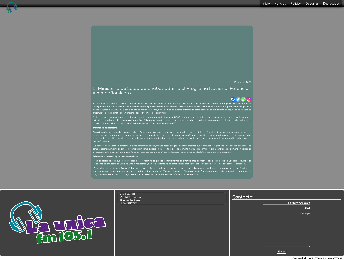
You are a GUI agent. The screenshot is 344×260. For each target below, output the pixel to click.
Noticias (280, 3)
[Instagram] (248, 99)
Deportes (312, 3)
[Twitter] (238, 99)
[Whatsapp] (243, 99)
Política (296, 3)
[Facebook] (233, 99)
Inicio (266, 3)
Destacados (331, 3)
